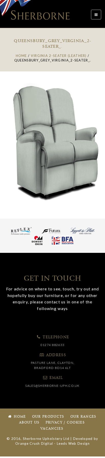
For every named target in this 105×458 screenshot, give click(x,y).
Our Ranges (83, 417)
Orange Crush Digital (34, 443)
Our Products (48, 417)
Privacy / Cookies (65, 423)
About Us (29, 423)
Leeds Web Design (73, 443)
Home (19, 417)
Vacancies (52, 429)
